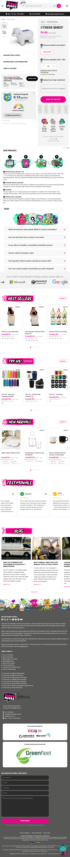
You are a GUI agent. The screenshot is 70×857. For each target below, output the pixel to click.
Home (3, 19)
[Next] (67, 325)
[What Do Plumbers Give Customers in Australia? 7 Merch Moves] (16, 548)
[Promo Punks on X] (10, 619)
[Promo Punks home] (11, 5)
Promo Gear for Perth (9, 681)
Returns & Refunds (8, 657)
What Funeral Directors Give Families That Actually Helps (46, 563)
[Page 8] (39, 347)
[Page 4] (34, 347)
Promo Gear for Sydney (9, 677)
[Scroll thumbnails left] (4, 22)
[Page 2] (31, 347)
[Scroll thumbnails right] (4, 37)
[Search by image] (54, 6)
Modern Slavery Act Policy (10, 659)
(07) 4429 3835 (35, 14)
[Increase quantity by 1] (54, 66)
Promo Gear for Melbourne (10, 675)
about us (22, 646)
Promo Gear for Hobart (9, 687)
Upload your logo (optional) (54, 80)
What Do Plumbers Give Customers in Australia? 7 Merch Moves (14, 564)
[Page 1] (30, 347)
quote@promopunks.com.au (56, 14)
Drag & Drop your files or (53, 88)
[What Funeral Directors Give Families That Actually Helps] (46, 548)
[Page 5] (35, 347)
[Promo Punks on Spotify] (15, 619)
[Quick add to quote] (20, 463)
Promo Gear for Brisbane (10, 673)
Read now (6, 584)
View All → (63, 298)
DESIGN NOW (32, 78)
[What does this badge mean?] (34, 93)
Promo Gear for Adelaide (9, 679)
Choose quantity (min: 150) (54, 60)
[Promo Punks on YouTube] (12, 619)
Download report (13, 115)
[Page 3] (33, 410)
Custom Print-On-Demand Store (11, 667)
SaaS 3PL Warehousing (9, 669)
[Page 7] (38, 347)
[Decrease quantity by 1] (42, 66)
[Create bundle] (14, 340)
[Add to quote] (19, 340)
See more (34, 592)
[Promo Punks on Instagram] (5, 619)
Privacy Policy (40, 825)
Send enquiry (25, 821)
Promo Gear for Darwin (9, 683)
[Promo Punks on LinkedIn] (18, 619)
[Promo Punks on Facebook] (2, 619)
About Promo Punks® (9, 663)
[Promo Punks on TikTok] (7, 619)
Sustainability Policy (8, 661)
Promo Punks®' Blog (8, 665)
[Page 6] (37, 410)
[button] (53, 37)
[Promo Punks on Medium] (21, 619)
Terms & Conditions (8, 655)
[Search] (59, 6)
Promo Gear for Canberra (10, 685)
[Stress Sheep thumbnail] (4, 26)
